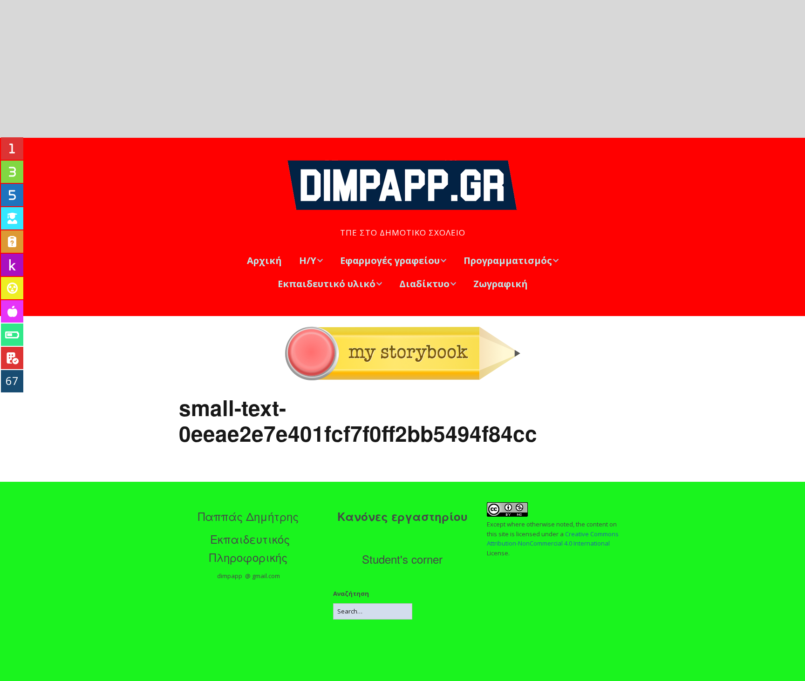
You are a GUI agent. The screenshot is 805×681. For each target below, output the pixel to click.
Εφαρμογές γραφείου (390, 260)
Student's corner (402, 559)
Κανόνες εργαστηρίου (402, 516)
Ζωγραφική (500, 283)
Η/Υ (307, 260)
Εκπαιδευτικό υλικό (326, 283)
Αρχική (264, 260)
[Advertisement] (402, 69)
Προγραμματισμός (508, 260)
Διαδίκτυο (424, 283)
